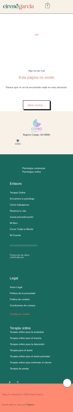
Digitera (30, 404)
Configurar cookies (20, 314)
